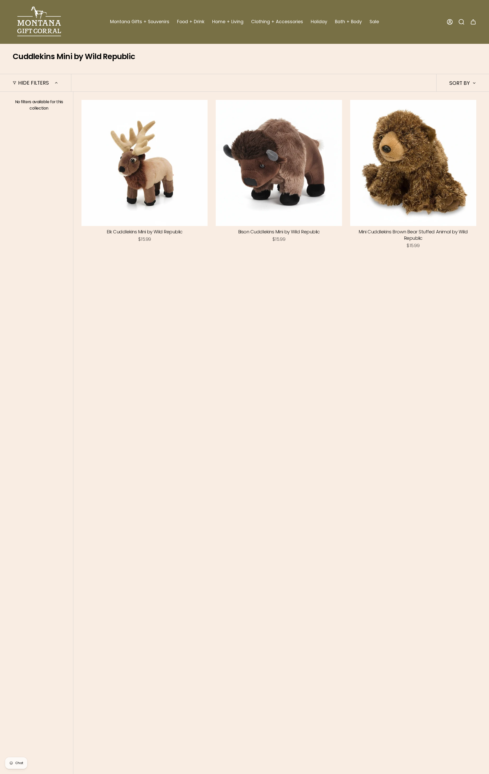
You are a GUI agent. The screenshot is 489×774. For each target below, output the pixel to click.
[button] (139, 22)
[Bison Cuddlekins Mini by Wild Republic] (279, 163)
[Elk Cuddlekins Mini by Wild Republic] (145, 163)
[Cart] (473, 22)
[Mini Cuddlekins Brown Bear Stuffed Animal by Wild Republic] (413, 163)
